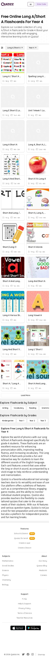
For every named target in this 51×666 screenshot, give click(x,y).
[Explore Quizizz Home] (7, 4)
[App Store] (17, 628)
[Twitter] (23, 654)
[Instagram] (32, 654)
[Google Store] (33, 628)
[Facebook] (28, 654)
